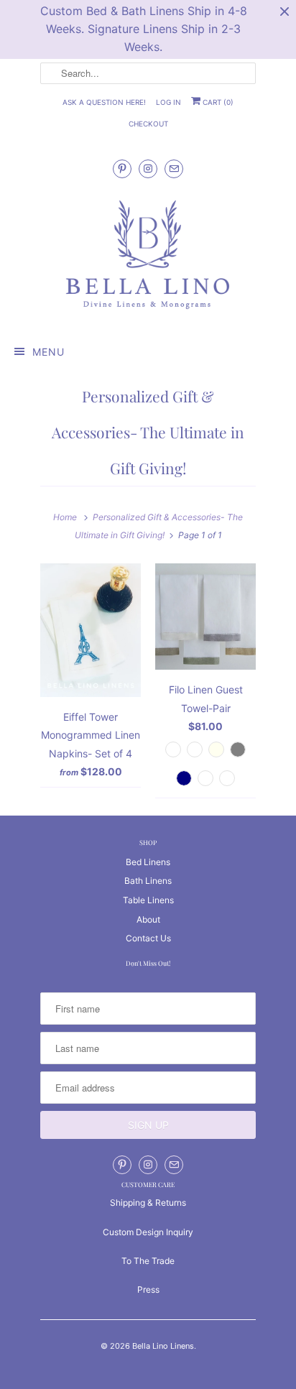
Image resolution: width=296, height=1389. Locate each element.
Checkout (148, 123)
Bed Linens (148, 862)
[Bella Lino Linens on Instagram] (148, 168)
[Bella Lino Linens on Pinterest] (122, 168)
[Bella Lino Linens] (148, 256)
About (148, 919)
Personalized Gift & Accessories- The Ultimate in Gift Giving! (148, 432)
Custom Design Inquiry (148, 1232)
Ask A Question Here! (104, 102)
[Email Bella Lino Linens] (174, 168)
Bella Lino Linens (163, 1346)
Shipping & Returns (148, 1202)
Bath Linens (148, 880)
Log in (168, 102)
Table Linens (148, 900)
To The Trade (148, 1260)
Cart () (216, 102)
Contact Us (148, 938)
